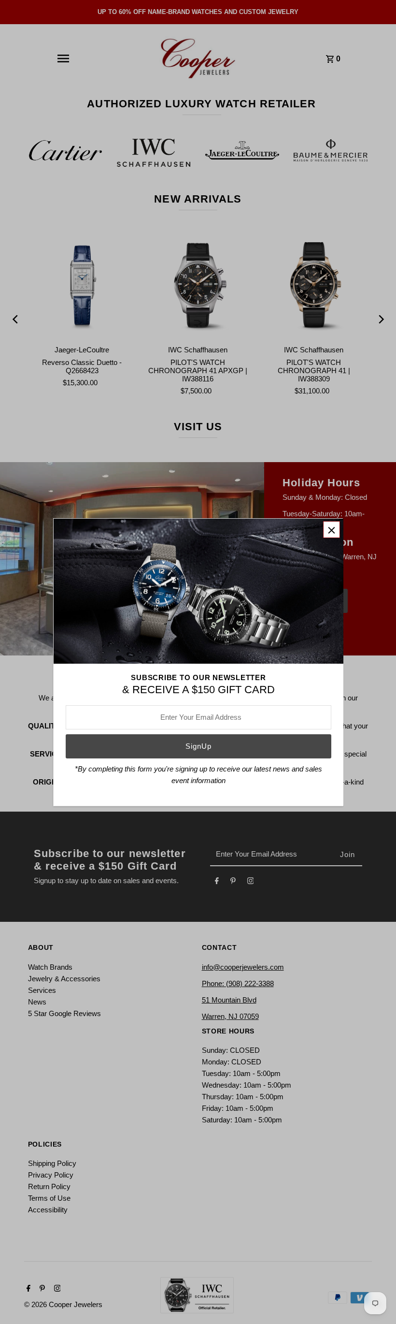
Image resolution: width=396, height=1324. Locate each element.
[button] (331, 529)
